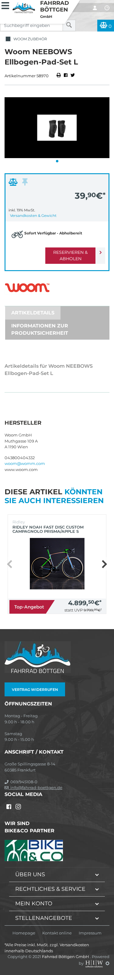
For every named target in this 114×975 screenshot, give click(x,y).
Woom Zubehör (29, 39)
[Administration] (107, 963)
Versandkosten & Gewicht (33, 215)
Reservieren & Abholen (70, 255)
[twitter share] (73, 75)
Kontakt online (57, 933)
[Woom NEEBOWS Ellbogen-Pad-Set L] (57, 127)
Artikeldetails (32, 313)
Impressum (90, 933)
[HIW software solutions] (94, 963)
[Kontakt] (107, 7)
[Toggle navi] (5, 5)
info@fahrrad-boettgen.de (35, 787)
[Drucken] (59, 75)
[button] (57, 161)
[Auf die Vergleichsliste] (14, 183)
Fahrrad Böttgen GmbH (66, 956)
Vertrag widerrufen (35, 689)
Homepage (23, 933)
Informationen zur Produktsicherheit (39, 329)
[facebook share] (66, 75)
